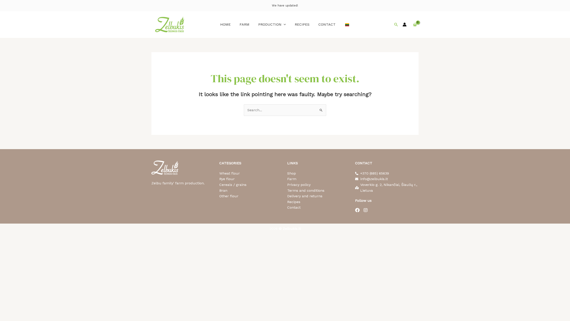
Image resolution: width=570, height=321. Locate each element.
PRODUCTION (269, 24)
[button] (283, 24)
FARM (244, 24)
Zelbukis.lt (292, 228)
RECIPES (302, 24)
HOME (225, 24)
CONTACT (327, 24)
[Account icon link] (405, 25)
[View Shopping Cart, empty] (415, 24)
